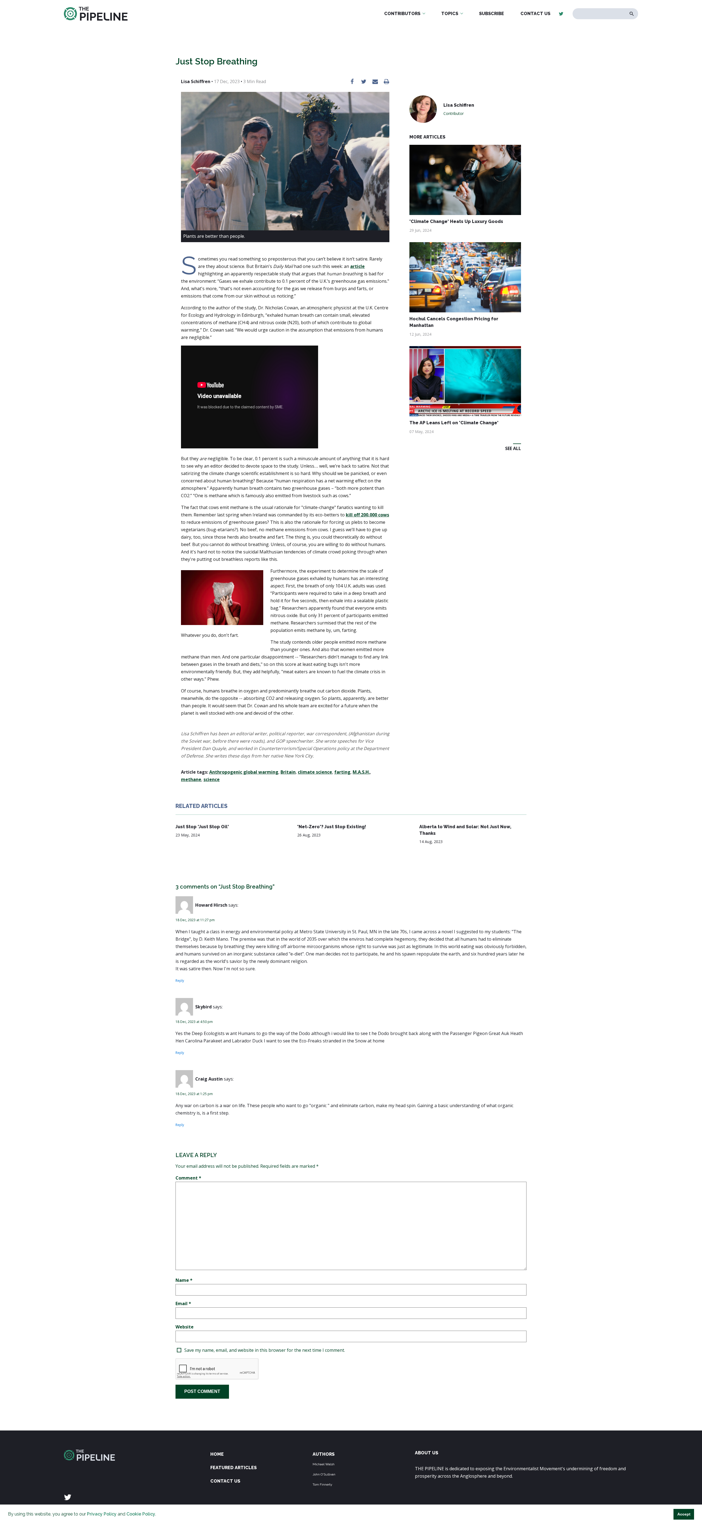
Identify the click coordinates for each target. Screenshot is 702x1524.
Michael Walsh (324, 1464)
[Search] (632, 14)
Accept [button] (683, 1514)
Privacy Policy (102, 1514)
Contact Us (535, 13)
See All (513, 448)
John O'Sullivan (324, 1474)
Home (217, 1454)
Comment (188, 1178)
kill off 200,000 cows (367, 515)
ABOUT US (426, 1452)
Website (185, 1327)
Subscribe (491, 13)
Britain (288, 772)
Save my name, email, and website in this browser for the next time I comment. (264, 1350)
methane (191, 779)
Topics (449, 13)
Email (183, 1303)
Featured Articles (233, 1467)
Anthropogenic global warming (243, 772)
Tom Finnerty (322, 1484)
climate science (315, 772)
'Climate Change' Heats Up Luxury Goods (456, 221)
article (357, 266)
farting (342, 772)
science (211, 779)
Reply (180, 980)
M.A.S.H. (361, 772)
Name (184, 1280)
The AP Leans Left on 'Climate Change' (454, 422)
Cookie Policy (140, 1514)
